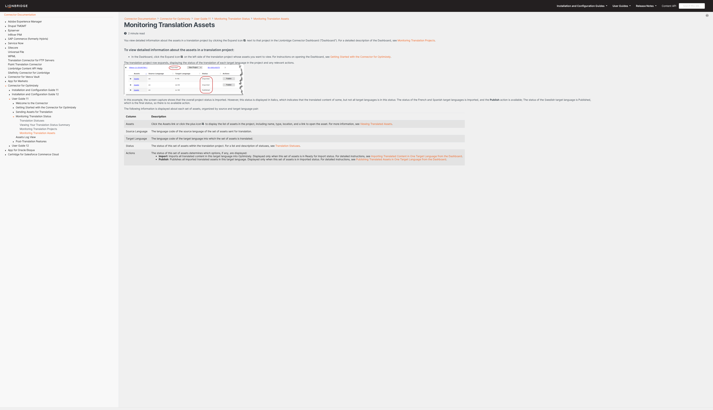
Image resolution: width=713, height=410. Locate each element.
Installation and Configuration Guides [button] (581, 5)
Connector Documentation (140, 18)
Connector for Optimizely (175, 18)
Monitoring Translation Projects (416, 40)
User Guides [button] (621, 5)
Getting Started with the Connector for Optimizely (360, 56)
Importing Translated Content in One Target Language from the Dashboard (416, 156)
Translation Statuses (287, 145)
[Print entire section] (417, 15)
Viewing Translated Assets (376, 123)
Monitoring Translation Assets (271, 18)
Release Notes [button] (645, 5)
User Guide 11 (202, 18)
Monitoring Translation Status (232, 18)
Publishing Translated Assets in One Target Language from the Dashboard (401, 159)
